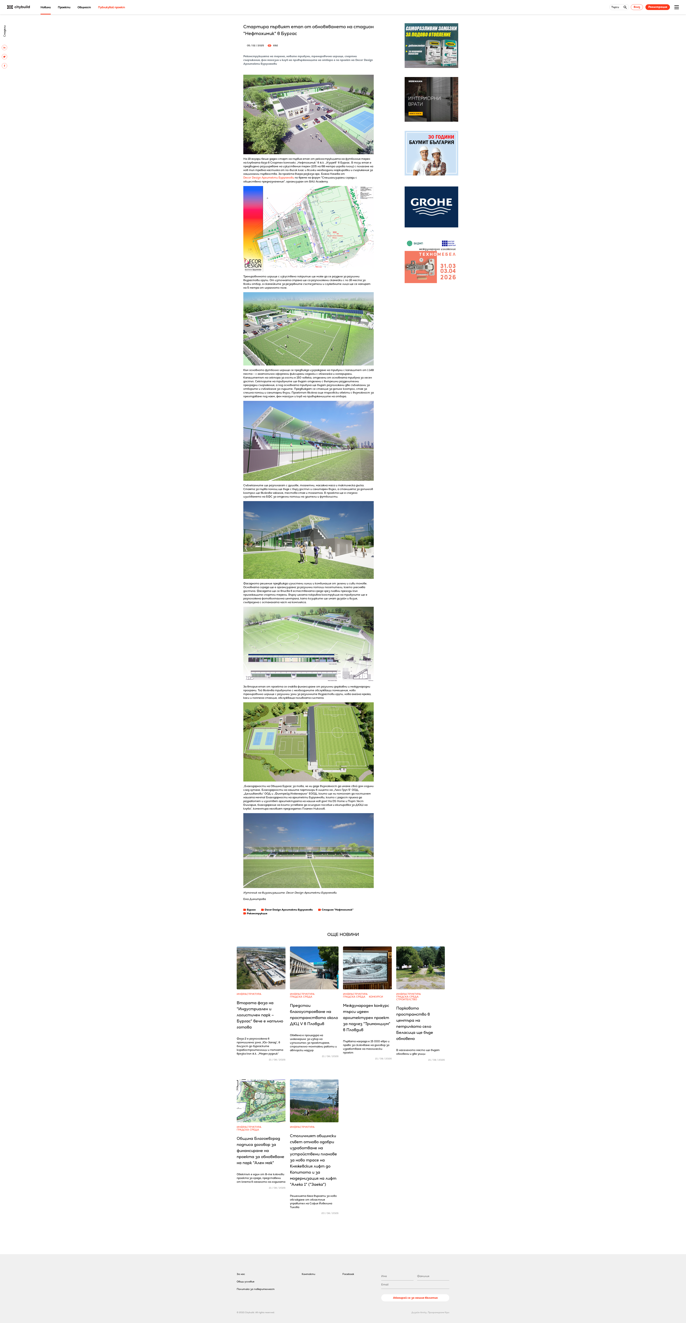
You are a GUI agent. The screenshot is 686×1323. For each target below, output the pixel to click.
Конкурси (376, 996)
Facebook (348, 1274)
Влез (637, 7)
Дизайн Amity (418, 1312)
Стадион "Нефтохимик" (337, 909)
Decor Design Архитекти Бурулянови (268, 177)
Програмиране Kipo (438, 1312)
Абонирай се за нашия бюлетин (415, 1297)
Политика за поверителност (256, 1289)
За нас (241, 1274)
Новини (46, 7)
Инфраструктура (249, 994)
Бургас (251, 909)
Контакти (308, 1274)
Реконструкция (257, 913)
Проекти (64, 7)
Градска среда (301, 996)
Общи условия (245, 1281)
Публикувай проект (111, 7)
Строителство (406, 999)
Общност (84, 7)
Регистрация (657, 7)
